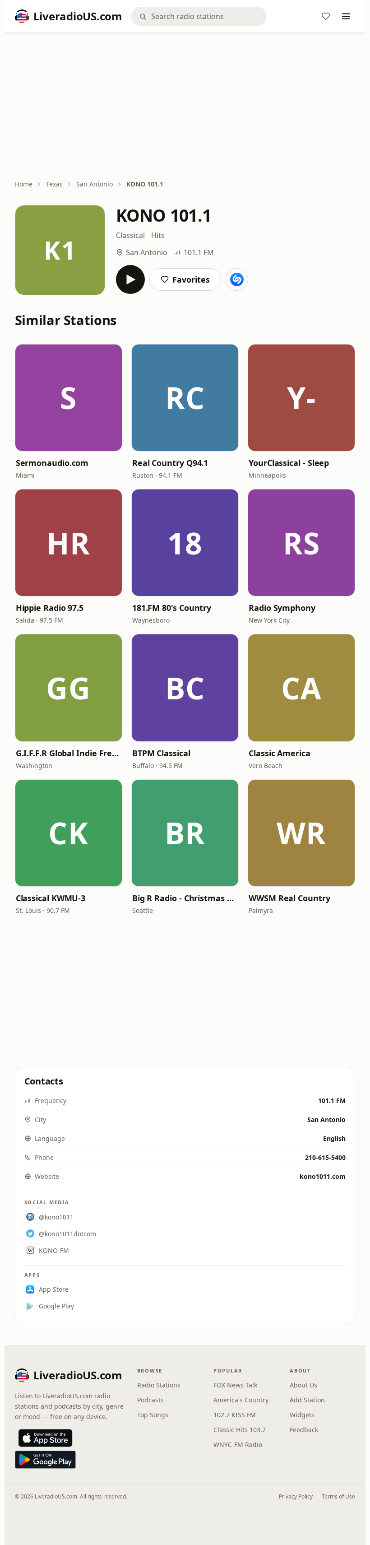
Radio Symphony (282, 607)
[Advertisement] (185, 107)
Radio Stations (158, 1385)
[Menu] (346, 16)
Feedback (304, 1429)
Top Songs (152, 1414)
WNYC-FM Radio (237, 1444)
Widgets (302, 1414)
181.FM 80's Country (171, 607)
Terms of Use (338, 1496)
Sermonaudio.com (52, 462)
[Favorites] (325, 16)
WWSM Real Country (289, 898)
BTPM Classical (161, 753)
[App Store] (45, 1438)
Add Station (307, 1400)
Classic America (279, 753)
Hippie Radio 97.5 (49, 607)
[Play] (130, 279)
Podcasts (150, 1400)
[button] (68, 397)
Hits (158, 235)
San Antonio (94, 184)
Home (23, 184)
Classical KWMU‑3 (51, 898)
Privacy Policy (296, 1496)
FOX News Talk (235, 1385)
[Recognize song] (237, 279)
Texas (54, 184)
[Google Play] (45, 1460)
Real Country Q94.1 (170, 462)
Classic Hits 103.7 (239, 1429)
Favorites (191, 279)
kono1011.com (323, 1176)
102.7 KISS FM (234, 1414)
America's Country (240, 1400)
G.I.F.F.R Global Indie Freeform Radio (68, 753)
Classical (130, 235)
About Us (303, 1385)
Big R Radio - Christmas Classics (185, 898)
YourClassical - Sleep (289, 462)
